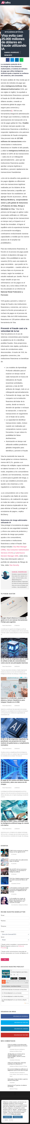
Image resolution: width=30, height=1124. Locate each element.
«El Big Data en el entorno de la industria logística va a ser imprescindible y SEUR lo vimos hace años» (16, 1055)
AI (11, 854)
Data (18, 1074)
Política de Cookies (16, 1114)
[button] (28, 2)
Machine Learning (23, 1074)
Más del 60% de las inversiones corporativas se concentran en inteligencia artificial (18, 870)
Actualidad (13, 883)
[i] (11, 111)
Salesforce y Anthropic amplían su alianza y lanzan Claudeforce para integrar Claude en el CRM (13, 700)
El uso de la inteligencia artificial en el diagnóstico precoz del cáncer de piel (18, 1069)
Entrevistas (17, 1060)
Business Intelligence (20, 1049)
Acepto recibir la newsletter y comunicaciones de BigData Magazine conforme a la (14, 946)
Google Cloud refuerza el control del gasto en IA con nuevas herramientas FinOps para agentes (14, 620)
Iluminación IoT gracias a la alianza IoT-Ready (17, 1086)
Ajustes (6, 1120)
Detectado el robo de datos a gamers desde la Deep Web (18, 1079)
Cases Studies (13, 1074)
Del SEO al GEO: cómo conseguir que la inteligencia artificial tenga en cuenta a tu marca (15, 823)
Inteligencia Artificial (14, 32)
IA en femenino (14, 904)
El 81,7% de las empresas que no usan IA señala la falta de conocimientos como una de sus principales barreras (14, 661)
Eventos (14, 854)
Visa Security (14, 565)
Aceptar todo (7, 1117)
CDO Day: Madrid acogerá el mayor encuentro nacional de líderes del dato (19, 880)
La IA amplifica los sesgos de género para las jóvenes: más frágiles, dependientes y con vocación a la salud (17, 900)
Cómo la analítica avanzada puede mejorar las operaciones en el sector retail (17, 1046)
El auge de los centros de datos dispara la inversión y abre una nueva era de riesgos (15, 782)
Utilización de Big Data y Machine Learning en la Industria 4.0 (17, 1063)
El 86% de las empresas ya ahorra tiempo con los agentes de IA (18, 851)
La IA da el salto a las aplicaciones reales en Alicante (18, 860)
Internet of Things (23, 1066)
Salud (11, 1076)
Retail (20, 1051)
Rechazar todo (17, 1117)
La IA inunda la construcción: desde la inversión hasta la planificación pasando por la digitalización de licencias (19, 889)
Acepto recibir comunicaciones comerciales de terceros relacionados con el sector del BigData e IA (14, 952)
